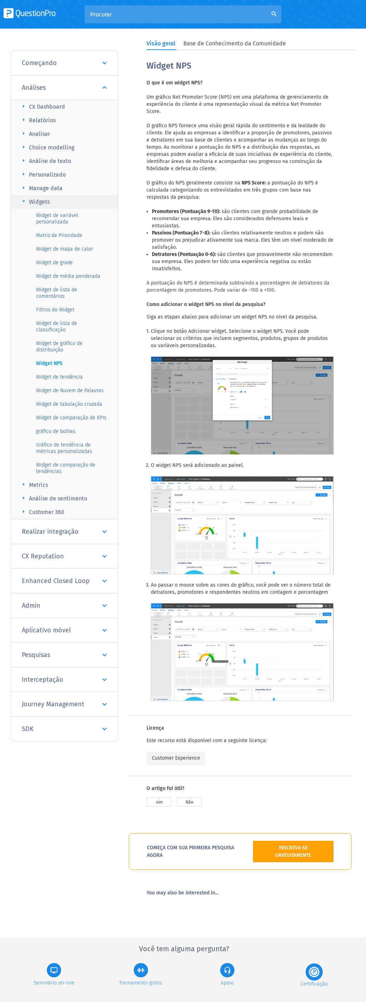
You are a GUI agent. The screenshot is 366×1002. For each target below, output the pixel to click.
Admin (31, 605)
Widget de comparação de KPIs (71, 418)
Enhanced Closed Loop (56, 581)
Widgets (35, 201)
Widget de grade (54, 263)
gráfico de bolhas (55, 431)
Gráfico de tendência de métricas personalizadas (64, 448)
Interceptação (42, 679)
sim (159, 802)
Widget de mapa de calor (64, 249)
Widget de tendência (59, 377)
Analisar (35, 133)
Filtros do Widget (55, 310)
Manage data (41, 188)
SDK (28, 729)
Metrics (34, 484)
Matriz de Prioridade (59, 235)
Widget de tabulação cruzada (69, 404)
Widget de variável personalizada (57, 218)
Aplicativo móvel (46, 630)
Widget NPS (49, 363)
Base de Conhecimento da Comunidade (234, 43)
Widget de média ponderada (68, 276)
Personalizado (43, 174)
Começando (39, 63)
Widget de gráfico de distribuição (59, 346)
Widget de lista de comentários (56, 293)
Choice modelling (47, 147)
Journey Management (53, 704)
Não (189, 802)
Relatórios (38, 120)
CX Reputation (43, 556)
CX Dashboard (42, 106)
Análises (34, 88)
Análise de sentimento (53, 498)
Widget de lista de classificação (56, 326)
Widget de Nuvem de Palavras (70, 391)
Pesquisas (36, 655)
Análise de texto (45, 160)
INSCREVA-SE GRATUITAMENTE (293, 851)
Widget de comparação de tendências (65, 468)
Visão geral (161, 43)
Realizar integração (50, 531)
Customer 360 (42, 511)
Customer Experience (176, 758)
